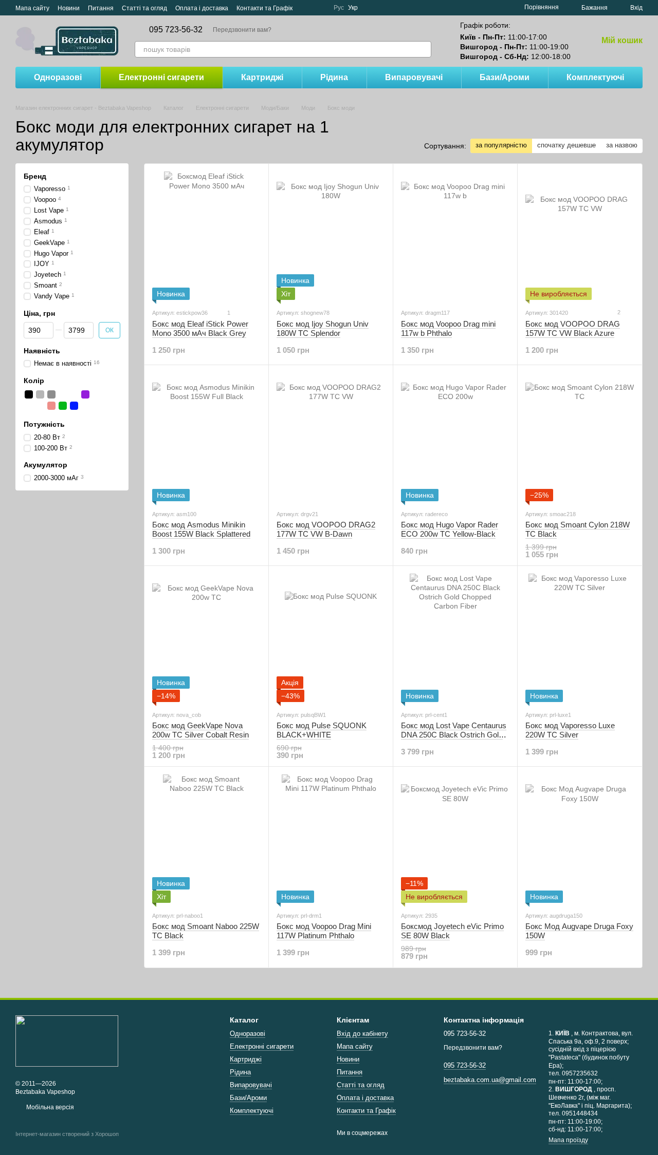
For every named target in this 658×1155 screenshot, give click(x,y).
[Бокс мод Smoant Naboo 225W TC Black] (206, 838)
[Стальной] (40, 395)
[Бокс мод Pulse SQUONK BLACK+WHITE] (331, 638)
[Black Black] (29, 406)
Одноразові (58, 77)
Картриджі (262, 77)
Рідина (334, 77)
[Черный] (29, 395)
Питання (101, 8)
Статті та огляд (144, 8)
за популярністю (501, 145)
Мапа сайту (32, 8)
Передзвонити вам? (242, 29)
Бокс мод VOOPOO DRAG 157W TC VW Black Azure (572, 328)
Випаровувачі (414, 77)
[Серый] (51, 395)
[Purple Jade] (40, 406)
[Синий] (74, 406)
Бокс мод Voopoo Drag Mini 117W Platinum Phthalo (324, 931)
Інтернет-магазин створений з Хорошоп (67, 1134)
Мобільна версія (49, 1107)
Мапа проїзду (568, 1140)
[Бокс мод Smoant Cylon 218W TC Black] (579, 437)
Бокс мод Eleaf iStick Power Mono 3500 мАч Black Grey (200, 328)
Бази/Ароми (504, 77)
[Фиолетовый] (85, 395)
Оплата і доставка (201, 8)
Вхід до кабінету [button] (362, 1033)
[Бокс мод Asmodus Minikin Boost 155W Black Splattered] (206, 437)
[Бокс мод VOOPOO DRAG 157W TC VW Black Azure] (579, 236)
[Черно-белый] (74, 395)
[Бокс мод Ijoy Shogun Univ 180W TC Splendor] (331, 236)
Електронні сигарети (161, 77)
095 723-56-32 (176, 30)
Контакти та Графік (264, 8)
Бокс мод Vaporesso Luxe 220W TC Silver (570, 730)
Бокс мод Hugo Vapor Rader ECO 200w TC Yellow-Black (449, 529)
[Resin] (51, 406)
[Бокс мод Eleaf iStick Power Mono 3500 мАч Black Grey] (206, 236)
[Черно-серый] (63, 395)
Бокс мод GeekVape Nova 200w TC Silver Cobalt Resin (200, 730)
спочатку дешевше (566, 145)
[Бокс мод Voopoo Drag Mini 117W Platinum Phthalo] (331, 838)
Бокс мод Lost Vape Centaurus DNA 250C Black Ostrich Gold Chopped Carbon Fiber (453, 734)
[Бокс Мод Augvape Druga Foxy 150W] (579, 838)
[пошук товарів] (423, 49)
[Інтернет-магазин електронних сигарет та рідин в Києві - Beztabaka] (66, 1040)
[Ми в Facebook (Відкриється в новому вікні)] (307, 8)
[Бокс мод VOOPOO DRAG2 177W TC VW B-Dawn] (331, 437)
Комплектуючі (595, 77)
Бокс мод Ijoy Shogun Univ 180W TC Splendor (323, 328)
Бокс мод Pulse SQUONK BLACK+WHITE (322, 730)
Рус (339, 8)
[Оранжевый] (97, 395)
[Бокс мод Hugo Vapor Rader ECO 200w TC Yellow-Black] (455, 437)
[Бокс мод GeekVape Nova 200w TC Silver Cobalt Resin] (206, 638)
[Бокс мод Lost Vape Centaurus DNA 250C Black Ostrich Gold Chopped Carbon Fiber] (455, 638)
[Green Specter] (63, 406)
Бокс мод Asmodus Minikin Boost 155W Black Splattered (201, 529)
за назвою (621, 145)
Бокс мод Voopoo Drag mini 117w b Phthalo (448, 328)
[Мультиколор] (108, 395)
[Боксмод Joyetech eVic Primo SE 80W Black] (455, 838)
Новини (69, 8)
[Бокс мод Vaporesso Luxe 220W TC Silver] (579, 638)
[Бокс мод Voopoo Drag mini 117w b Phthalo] (455, 236)
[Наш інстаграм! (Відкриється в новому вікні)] (319, 8)
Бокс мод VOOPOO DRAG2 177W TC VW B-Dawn (326, 529)
